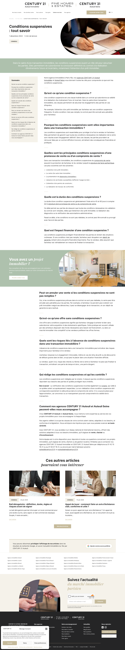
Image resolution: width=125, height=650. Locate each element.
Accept (9, 643)
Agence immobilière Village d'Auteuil (45, 563)
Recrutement (109, 636)
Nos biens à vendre (16, 12)
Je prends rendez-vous (96, 12)
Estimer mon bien (57, 12)
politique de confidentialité (74, 607)
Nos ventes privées (89, 634)
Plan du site (92, 646)
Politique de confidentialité (26, 647)
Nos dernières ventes (29, 12)
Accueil (11, 18)
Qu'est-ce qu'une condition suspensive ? (23, 84)
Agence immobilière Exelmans (99, 563)
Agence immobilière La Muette (15, 566)
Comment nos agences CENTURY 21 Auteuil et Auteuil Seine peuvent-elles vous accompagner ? (22, 135)
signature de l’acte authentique (102, 163)
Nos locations (39, 12)
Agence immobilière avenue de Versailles (46, 568)
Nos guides (87, 627)
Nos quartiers (87, 631)
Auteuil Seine (60, 80)
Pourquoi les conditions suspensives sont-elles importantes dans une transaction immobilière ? (22, 89)
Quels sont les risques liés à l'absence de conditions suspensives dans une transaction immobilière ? (23, 124)
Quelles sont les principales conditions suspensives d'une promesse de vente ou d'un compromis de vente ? (23, 95)
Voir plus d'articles (62, 526)
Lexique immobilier (84, 646)
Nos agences (67, 12)
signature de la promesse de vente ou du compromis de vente (72, 204)
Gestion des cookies (13, 647)
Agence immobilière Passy (99, 566)
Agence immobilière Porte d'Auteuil (45, 560)
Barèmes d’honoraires (69, 646)
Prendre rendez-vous (18, 277)
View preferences (40, 643)
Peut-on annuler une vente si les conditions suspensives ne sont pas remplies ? (22, 112)
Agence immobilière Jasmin (15, 560)
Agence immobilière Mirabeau (71, 560)
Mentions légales (38, 647)
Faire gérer (48, 12)
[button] (46, 629)
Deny (25, 643)
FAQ (77, 646)
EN (112, 12)
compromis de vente (102, 160)
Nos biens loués (66, 636)
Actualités (18, 18)
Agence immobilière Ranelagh (43, 557)
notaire (104, 386)
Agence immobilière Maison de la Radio (74, 566)
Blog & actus (87, 629)
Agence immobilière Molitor (71, 557)
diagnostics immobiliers (68, 176)
